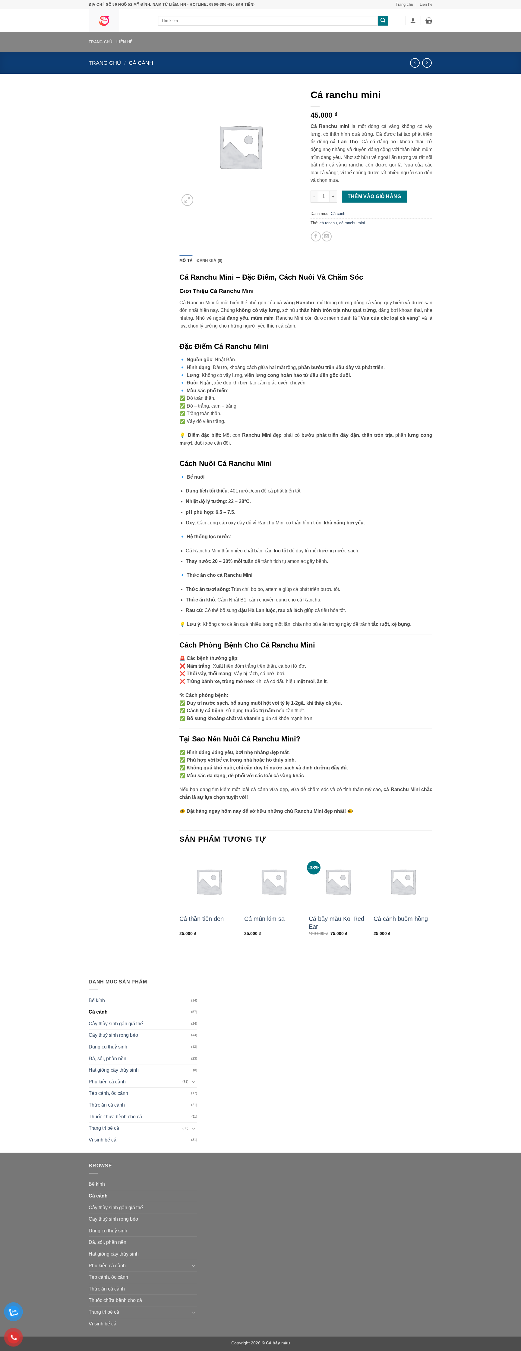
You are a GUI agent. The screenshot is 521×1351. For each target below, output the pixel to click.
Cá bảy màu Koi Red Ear (336, 922)
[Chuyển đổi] (193, 1081)
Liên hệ (426, 4)
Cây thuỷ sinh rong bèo (113, 1035)
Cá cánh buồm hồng (401, 918)
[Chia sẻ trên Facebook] (316, 236)
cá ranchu (328, 223)
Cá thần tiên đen (201, 918)
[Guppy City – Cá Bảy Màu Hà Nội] (119, 20)
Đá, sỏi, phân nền (107, 1058)
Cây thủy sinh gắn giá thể (116, 1023)
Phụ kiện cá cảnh (107, 1081)
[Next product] (414, 62)
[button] (413, 20)
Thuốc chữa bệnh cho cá (115, 1116)
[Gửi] (383, 21)
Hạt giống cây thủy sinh (114, 1070)
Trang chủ (404, 4)
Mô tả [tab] (185, 260)
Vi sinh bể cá (102, 1139)
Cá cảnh (141, 63)
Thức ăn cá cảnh (107, 1104)
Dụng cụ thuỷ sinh (108, 1046)
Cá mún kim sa (264, 918)
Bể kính (97, 1000)
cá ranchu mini (352, 223)
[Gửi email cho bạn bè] (327, 236)
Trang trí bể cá (104, 1128)
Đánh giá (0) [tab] (209, 260)
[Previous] (179, 899)
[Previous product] (426, 62)
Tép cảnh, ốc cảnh (108, 1093)
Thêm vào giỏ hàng (374, 196)
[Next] (432, 899)
